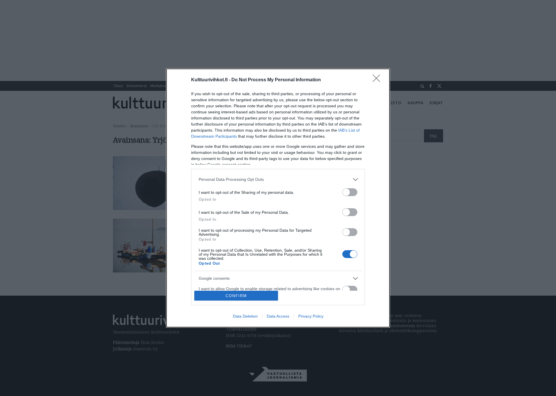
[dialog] (278, 198)
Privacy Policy (310, 316)
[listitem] (278, 179)
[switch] (349, 192)
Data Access (278, 316)
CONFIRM (236, 296)
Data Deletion (245, 316)
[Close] (378, 80)
